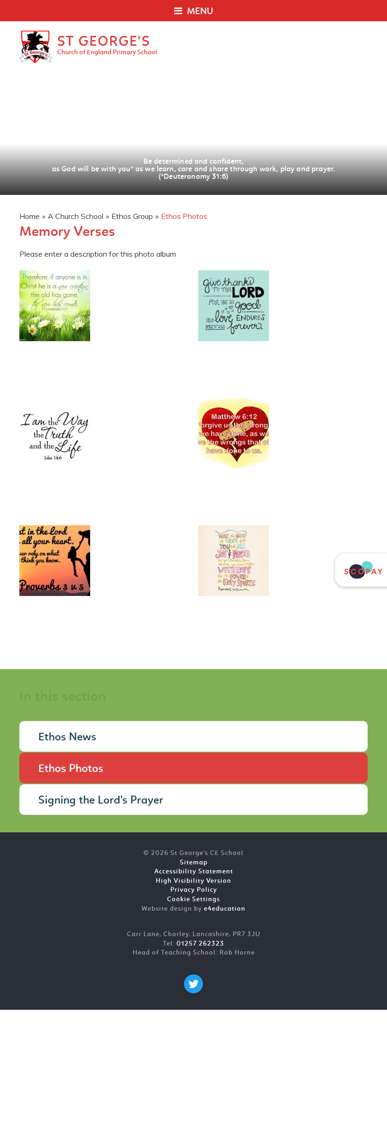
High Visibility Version (193, 881)
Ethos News (67, 737)
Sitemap (194, 862)
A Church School (75, 216)
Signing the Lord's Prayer (100, 800)
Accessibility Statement (193, 871)
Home (29, 216)
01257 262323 (200, 943)
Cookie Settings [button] (193, 899)
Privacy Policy (193, 890)
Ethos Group (132, 216)
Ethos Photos (184, 216)
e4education (224, 909)
